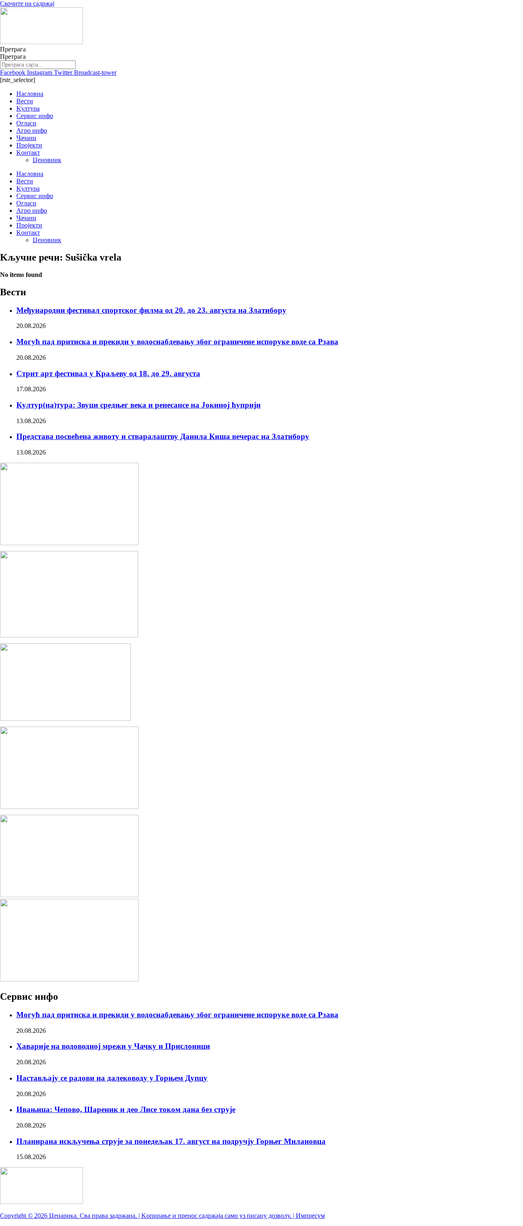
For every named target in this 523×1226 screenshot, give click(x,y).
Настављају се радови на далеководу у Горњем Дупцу (112, 1078)
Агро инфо (31, 130)
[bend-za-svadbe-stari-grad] (65, 718)
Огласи (26, 123)
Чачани (26, 137)
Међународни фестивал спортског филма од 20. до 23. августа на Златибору (151, 310)
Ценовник (47, 159)
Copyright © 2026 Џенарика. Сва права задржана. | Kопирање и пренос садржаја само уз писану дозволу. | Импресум (162, 1215)
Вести (24, 101)
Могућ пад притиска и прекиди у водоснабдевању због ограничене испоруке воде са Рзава (177, 341)
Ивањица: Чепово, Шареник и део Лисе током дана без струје (125, 1109)
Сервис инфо (34, 115)
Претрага (13, 49)
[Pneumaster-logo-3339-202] (69, 979)
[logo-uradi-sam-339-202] (69, 806)
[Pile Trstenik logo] (69, 635)
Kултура (28, 108)
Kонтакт (28, 152)
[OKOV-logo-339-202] (69, 895)
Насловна (29, 93)
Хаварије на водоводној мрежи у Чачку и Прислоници (113, 1046)
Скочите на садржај (27, 3)
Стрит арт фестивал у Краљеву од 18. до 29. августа (108, 373)
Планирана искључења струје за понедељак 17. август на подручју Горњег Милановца (171, 1141)
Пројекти (29, 145)
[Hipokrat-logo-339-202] (69, 542)
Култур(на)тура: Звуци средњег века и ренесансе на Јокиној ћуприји (138, 405)
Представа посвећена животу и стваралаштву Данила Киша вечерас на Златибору (162, 436)
